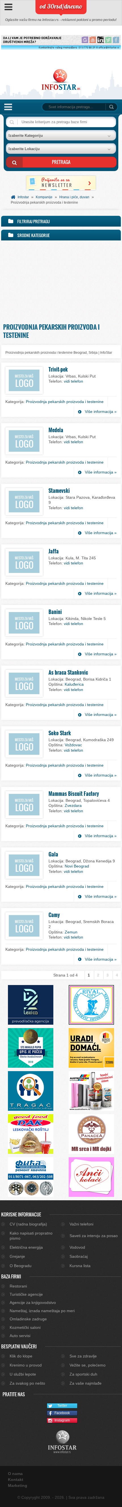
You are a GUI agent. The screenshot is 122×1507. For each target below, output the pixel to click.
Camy (54, 914)
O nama (15, 1473)
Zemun (71, 932)
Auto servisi (20, 1335)
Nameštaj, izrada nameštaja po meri (42, 1310)
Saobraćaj (79, 1256)
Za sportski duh (83, 1374)
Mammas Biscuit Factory (74, 793)
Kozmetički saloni (25, 1327)
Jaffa (54, 551)
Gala (53, 854)
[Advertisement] (61, 280)
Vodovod (77, 1247)
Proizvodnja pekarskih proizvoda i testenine (65, 401)
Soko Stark (60, 733)
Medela (56, 430)
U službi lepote (23, 1374)
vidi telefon (73, 381)
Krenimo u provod (26, 1365)
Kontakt (15, 1479)
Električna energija (26, 1247)
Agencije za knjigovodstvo (33, 1302)
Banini (55, 611)
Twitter (62, 1406)
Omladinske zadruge (28, 1319)
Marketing (17, 1485)
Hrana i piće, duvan (74, 197)
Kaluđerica (74, 684)
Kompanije (44, 197)
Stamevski (59, 490)
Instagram (62, 1420)
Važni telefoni (81, 1224)
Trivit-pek (58, 369)
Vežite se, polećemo (88, 1365)
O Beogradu (20, 1265)
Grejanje (17, 1256)
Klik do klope (21, 1356)
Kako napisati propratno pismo (31, 1235)
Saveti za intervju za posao (94, 1235)
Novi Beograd (77, 866)
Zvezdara (73, 805)
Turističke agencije (26, 1294)
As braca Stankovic (68, 672)
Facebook (62, 1413)
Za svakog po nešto (27, 1383)
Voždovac (73, 745)
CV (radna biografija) (28, 1224)
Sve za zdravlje (83, 1356)
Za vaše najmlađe (86, 1383)
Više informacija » (101, 411)
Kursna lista (80, 1265)
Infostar (23, 197)
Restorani (18, 1286)
